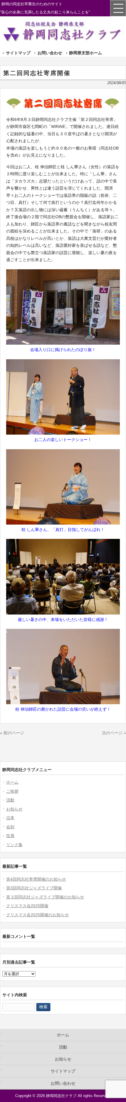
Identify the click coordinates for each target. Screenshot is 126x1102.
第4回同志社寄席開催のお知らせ (36, 879)
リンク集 (14, 844)
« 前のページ (12, 732)
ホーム (12, 782)
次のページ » (114, 732)
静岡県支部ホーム (85, 53)
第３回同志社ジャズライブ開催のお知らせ (45, 897)
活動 (10, 800)
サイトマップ (18, 53)
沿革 (10, 817)
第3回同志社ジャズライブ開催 (34, 888)
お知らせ (14, 809)
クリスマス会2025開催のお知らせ (37, 914)
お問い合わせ (50, 53)
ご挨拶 (12, 791)
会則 (10, 827)
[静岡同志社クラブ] (63, 40)
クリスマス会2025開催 (27, 905)
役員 (10, 835)
